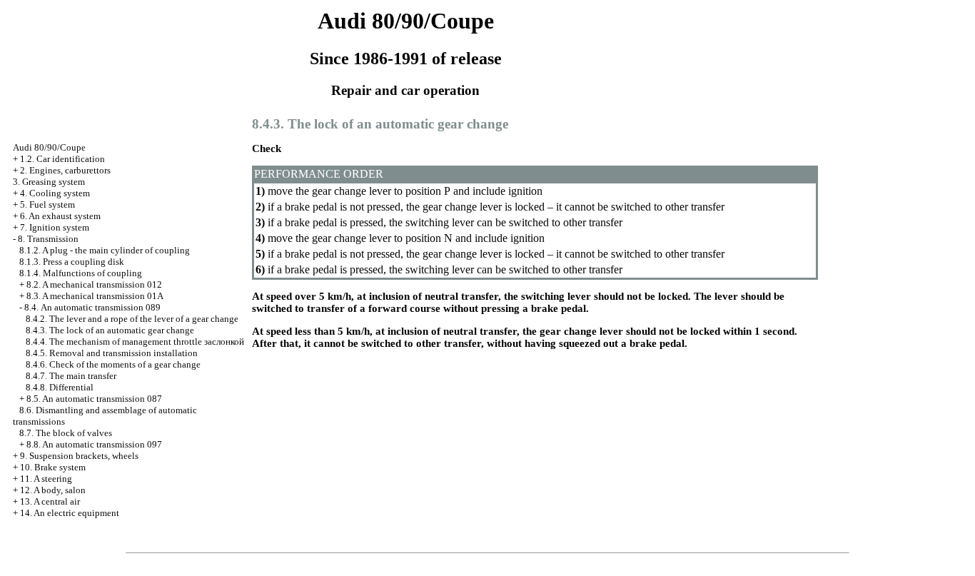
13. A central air (50, 501)
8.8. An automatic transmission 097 (94, 444)
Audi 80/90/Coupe (49, 147)
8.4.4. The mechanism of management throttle (135, 341)
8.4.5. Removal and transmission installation (112, 353)
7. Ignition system (54, 227)
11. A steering (46, 478)
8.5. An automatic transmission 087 (94, 398)
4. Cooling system (55, 193)
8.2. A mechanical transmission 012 (94, 284)
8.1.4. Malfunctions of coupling (80, 273)
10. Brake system (53, 467)
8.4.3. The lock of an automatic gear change (110, 330)
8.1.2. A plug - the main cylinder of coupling (104, 250)
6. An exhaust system (60, 216)
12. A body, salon (53, 490)
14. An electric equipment (69, 512)
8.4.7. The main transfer (71, 375)
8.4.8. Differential (60, 387)
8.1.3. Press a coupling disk (71, 261)
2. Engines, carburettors (65, 170)
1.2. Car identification (62, 158)
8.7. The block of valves (65, 433)
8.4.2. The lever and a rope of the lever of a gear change (132, 318)
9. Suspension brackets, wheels (79, 455)
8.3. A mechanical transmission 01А (94, 295)
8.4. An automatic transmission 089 (92, 307)
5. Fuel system (47, 204)
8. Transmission (48, 238)
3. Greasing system (49, 181)
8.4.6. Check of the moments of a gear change (113, 364)
